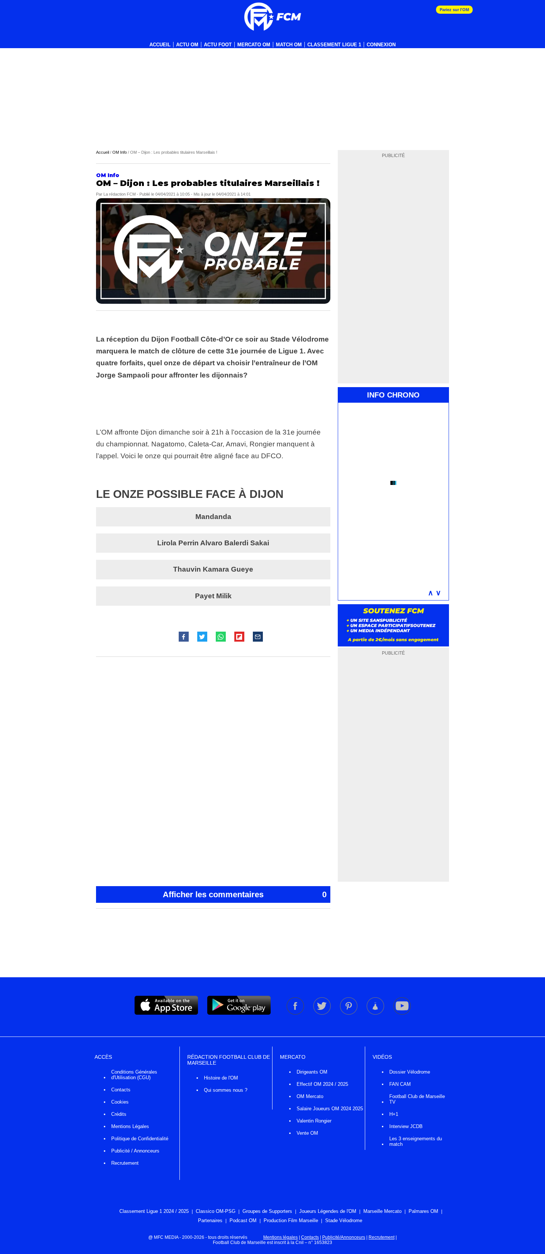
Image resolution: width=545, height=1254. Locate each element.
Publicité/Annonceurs (343, 1237)
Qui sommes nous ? (225, 1090)
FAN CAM (400, 1084)
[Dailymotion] (376, 1013)
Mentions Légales (130, 1126)
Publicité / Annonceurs (135, 1151)
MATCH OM (289, 44)
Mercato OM (253, 44)
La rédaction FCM (119, 194)
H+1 (393, 1114)
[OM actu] (272, 16)
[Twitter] (322, 1013)
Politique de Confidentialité (139, 1138)
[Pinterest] (349, 1013)
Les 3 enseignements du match (415, 1141)
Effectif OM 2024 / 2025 (322, 1084)
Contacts (121, 1089)
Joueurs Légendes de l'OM (327, 1211)
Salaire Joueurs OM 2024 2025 (330, 1108)
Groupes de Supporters (267, 1211)
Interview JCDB (406, 1126)
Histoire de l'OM (221, 1078)
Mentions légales (280, 1237)
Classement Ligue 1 (334, 44)
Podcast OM (243, 1220)
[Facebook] (296, 1013)
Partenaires (210, 1220)
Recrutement (125, 1163)
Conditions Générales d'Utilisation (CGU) (134, 1074)
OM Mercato (310, 1096)
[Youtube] (402, 1013)
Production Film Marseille (291, 1220)
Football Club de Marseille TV (417, 1099)
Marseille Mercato (382, 1211)
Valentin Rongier (314, 1121)
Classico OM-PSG (215, 1211)
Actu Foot (218, 44)
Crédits (118, 1114)
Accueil (160, 44)
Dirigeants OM (312, 1072)
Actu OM (187, 44)
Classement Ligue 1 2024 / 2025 (154, 1211)
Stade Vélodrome (343, 1220)
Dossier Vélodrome (409, 1072)
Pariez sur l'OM (454, 9)
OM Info (119, 152)
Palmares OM (423, 1211)
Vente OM (307, 1133)
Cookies (120, 1102)
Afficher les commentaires (245, 894)
